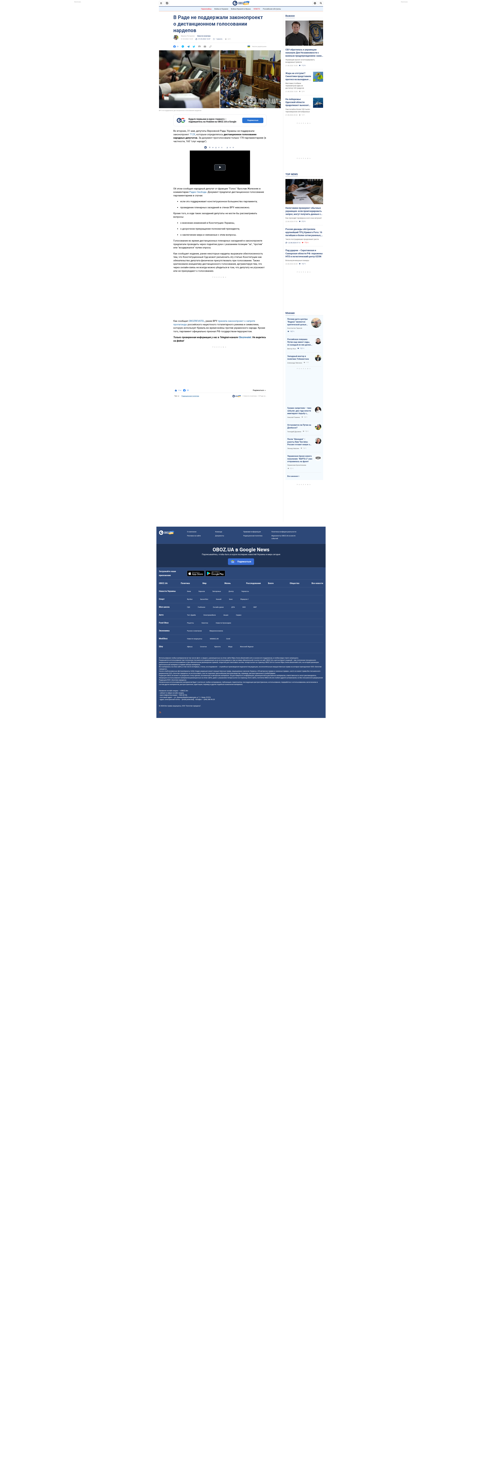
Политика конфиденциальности (283, 532)
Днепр (231, 591)
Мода (230, 647)
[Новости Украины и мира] (236, 397)
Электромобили (209, 615)
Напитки (204, 623)
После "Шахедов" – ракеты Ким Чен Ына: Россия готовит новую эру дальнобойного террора (299, 442)
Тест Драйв (191, 615)
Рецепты (190, 623)
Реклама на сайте (194, 536)
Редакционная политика (190, 396)
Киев (189, 591)
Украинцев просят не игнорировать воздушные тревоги (300, 61)
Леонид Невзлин (293, 448)
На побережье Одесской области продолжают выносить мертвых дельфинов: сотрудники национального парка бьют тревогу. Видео (297, 102)
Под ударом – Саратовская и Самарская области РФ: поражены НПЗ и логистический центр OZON (304, 253)
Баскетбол (204, 599)
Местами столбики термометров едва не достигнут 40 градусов (294, 85)
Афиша (189, 647)
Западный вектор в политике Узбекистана (298, 357)
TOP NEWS (291, 174)
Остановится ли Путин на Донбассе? (299, 426)
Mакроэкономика (216, 631)
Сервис (239, 615)
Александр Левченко (294, 363)
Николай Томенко (293, 417)
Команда (218, 532)
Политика (185, 583)
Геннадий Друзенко (294, 432)
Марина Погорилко (188, 36)
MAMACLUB (214, 639)
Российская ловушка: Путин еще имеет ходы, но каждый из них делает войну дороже (299, 342)
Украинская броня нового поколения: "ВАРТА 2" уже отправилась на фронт (299, 459)
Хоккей (218, 599)
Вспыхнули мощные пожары (297, 260)
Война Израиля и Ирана (241, 9)
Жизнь (227, 583)
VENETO (256, 9)
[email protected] (188, 699)
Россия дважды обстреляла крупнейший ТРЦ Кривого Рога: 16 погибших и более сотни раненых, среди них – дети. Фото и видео (303, 232)
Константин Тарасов (294, 328)
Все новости (317, 583)
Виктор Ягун (291, 349)
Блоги (271, 583)
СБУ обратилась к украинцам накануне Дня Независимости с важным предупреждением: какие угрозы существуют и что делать (304, 52)
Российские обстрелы (272, 9)
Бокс (231, 599)
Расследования (253, 583)
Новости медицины (194, 639)
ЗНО (244, 607)
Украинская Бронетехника (296, 465)
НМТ (255, 607)
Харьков (201, 591)
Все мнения (292, 476)
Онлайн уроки (218, 607)
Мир (204, 583)
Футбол (190, 599)
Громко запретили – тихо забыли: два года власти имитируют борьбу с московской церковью (299, 411)
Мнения (290, 312)
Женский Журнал (247, 647)
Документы (219, 536)
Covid (228, 639)
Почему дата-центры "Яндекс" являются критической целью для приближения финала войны (297, 322)
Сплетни (203, 647)
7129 (192, 134)
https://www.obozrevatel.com (241, 658)
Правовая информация (252, 532)
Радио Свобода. (198, 192)
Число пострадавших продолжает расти (302, 239)
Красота (217, 647)
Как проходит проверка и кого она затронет (303, 218)
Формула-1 (244, 599)
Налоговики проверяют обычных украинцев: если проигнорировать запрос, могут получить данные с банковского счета (303, 211)
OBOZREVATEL (196, 321)
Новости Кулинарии (223, 623)
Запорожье (216, 591)
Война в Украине (221, 9)
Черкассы (245, 591)
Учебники (201, 607)
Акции (225, 615)
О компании (191, 532)
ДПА (233, 607)
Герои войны (206, 9)
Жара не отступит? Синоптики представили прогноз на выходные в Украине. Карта (298, 76)
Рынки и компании (194, 631)
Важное (290, 15)
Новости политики (203, 36)
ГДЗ (188, 607)
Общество (294, 583)
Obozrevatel (245, 337)
